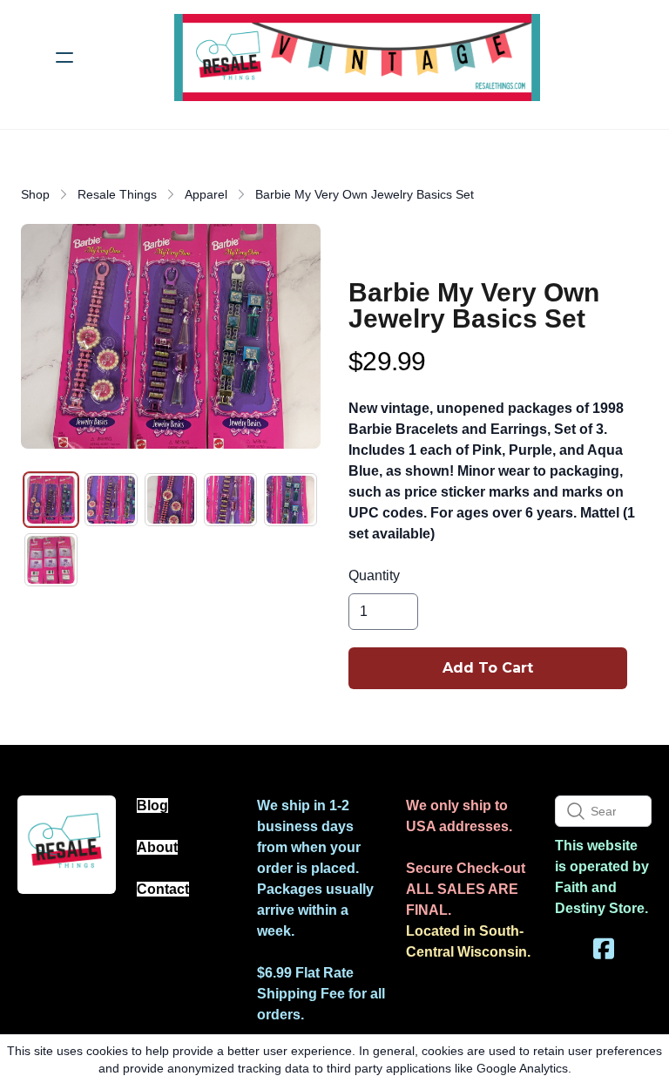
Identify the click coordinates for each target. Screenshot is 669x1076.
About (157, 847)
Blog (152, 805)
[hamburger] (64, 57)
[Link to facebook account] (603, 948)
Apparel (206, 194)
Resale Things (117, 194)
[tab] (51, 499)
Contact (163, 889)
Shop (35, 194)
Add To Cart (488, 668)
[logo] (357, 57)
